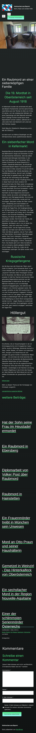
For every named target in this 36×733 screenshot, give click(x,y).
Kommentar (6, 670)
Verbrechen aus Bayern (22, 6)
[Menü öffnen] (3, 16)
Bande (4, 632)
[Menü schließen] (9, 14)
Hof (11, 632)
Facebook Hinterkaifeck (15, 17)
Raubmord (20, 632)
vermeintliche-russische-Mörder (12, 391)
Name (4, 689)
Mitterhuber (5, 381)
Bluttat (8, 632)
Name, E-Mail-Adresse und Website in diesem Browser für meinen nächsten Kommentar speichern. (18, 707)
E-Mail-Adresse (7, 697)
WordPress (19, 729)
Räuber (15, 632)
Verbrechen (27, 632)
